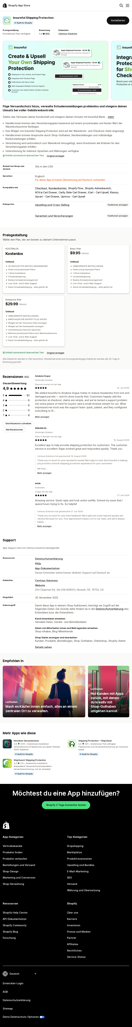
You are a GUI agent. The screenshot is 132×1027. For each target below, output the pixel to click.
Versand (72, 883)
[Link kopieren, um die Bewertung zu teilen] (52, 376)
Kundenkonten (58, 188)
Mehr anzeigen (42, 417)
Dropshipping (75, 846)
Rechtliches (74, 950)
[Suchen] (121, 5)
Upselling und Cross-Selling (52, 204)
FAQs (38, 563)
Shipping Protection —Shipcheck (95, 740)
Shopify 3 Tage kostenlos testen (66, 804)
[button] (34, 747)
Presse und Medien (79, 931)
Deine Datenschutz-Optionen (21, 1016)
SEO (69, 877)
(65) (47, 33)
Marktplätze (74, 852)
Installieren (118, 20)
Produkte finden (13, 852)
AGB (5, 991)
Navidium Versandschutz (26, 740)
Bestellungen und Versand (19, 865)
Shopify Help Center (15, 912)
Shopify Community (14, 925)
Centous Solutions (67, 33)
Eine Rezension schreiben (18, 423)
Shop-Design (11, 871)
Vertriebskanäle (12, 846)
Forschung (9, 937)
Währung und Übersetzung (83, 890)
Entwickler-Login (13, 983)
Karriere (72, 918)
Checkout (41, 188)
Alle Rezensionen (14, 429)
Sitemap (8, 1008)
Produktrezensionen (79, 858)
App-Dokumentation (47, 568)
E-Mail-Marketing (78, 871)
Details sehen (43, 647)
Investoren (73, 925)
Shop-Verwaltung (13, 883)
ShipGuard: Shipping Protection (30, 760)
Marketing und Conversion (19, 877)
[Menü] (127, 5)
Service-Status (76, 956)
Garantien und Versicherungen (54, 215)
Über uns (72, 912)
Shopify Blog (10, 931)
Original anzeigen (55, 156)
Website (40, 585)
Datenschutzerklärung (49, 558)
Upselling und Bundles (80, 865)
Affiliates (72, 944)
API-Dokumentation (14, 918)
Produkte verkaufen (15, 858)
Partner (71, 937)
